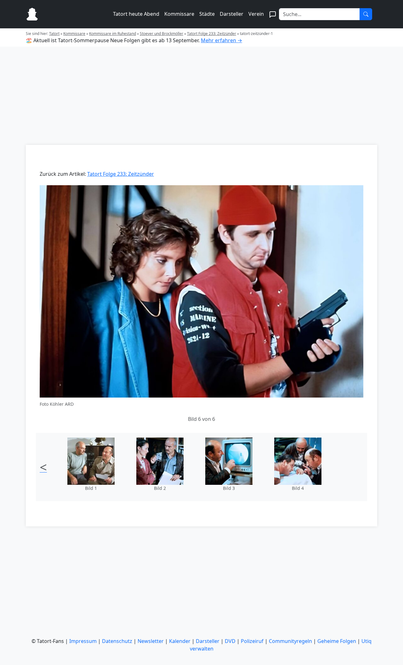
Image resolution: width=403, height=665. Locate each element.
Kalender (179, 641)
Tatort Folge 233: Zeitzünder (211, 33)
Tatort (54, 33)
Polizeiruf (252, 641)
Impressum (83, 641)
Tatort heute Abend (136, 13)
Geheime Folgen (336, 641)
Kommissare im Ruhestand (112, 33)
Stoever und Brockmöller (161, 33)
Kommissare (179, 13)
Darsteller (231, 13)
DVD (230, 641)
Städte (207, 13)
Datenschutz (117, 641)
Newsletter (151, 641)
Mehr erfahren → (221, 40)
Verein (256, 13)
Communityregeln (290, 641)
